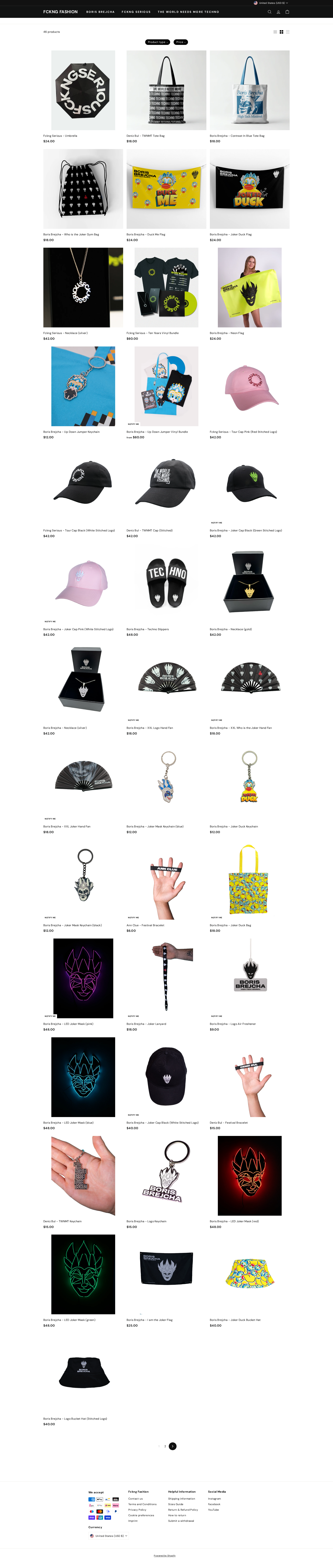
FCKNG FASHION (60, 12)
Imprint (133, 1521)
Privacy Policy (137, 1510)
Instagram (214, 1498)
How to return (177, 1515)
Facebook (214, 1504)
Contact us (135, 1498)
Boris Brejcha (100, 12)
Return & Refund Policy (183, 1510)
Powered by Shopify (165, 1555)
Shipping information (181, 1498)
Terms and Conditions (142, 1504)
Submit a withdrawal (181, 1521)
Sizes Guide (175, 1504)
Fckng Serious (136, 12)
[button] (157, 42)
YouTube (213, 1510)
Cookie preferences (141, 1515)
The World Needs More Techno (188, 12)
